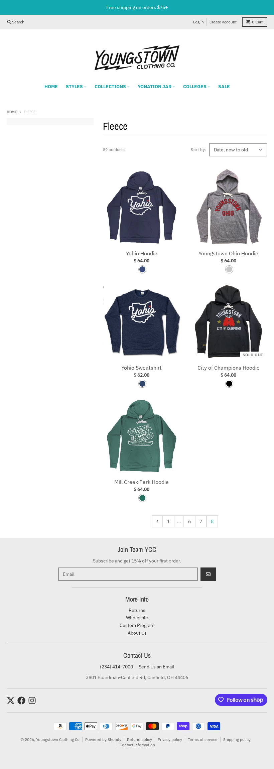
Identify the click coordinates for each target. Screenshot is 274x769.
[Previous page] (157, 521)
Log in (198, 21)
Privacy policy (170, 739)
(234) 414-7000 (116, 667)
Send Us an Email (156, 667)
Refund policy (139, 739)
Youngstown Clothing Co (58, 739)
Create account (223, 21)
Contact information (137, 744)
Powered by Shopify (103, 739)
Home (12, 112)
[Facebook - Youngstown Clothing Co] (21, 700)
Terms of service (203, 739)
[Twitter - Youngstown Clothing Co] (11, 700)
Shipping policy (237, 739)
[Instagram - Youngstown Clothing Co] (32, 700)
